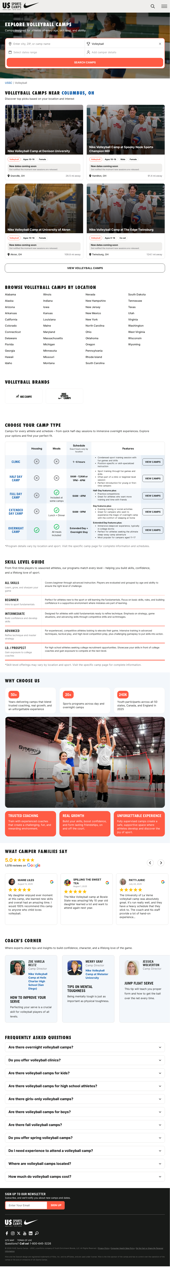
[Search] (153, 6)
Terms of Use (24, 1240)
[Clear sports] (160, 43)
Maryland (49, 332)
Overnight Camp (16, 530)
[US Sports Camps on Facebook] (7, 1233)
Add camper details (104, 52)
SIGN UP (56, 1205)
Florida (9, 344)
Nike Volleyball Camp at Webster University (97, 974)
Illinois (47, 294)
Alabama (10, 294)
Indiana (48, 300)
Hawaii (9, 357)
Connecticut (13, 332)
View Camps (153, 461)
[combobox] (48, 44)
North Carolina (95, 325)
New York (92, 319)
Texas (132, 307)
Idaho (8, 363)
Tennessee (135, 300)
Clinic (16, 462)
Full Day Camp (16, 495)
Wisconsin (135, 338)
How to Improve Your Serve (28, 999)
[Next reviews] (161, 863)
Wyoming (134, 344)
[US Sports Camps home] (21, 6)
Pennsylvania (94, 350)
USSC (8, 83)
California (11, 319)
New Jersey (93, 307)
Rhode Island (94, 357)
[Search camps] (36, 1233)
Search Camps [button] (85, 62)
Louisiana (49, 319)
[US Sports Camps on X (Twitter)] (19, 1233)
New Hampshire (96, 300)
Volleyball (98, 43)
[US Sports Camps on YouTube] (25, 1233)
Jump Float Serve (139, 983)
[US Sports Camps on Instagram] (13, 1233)
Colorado (11, 325)
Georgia (10, 350)
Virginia (133, 319)
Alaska (9, 300)
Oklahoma (92, 338)
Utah (131, 313)
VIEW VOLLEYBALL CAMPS (85, 268)
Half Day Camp (16, 478)
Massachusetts (53, 338)
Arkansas (11, 313)
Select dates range (25, 52)
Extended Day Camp (16, 511)
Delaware (11, 338)
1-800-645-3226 (40, 1243)
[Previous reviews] (150, 863)
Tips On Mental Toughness (80, 989)
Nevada (90, 294)
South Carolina (95, 363)
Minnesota (50, 350)
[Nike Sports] (64, 396)
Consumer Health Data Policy (123, 1248)
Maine (47, 325)
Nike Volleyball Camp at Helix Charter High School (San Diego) (37, 981)
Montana (49, 363)
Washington (136, 325)
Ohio (89, 332)
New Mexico (93, 313)
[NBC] (23, 396)
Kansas (48, 313)
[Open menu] (164, 6)
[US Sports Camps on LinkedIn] (31, 1233)
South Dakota (137, 294)
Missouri (48, 357)
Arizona (10, 307)
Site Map (9, 1240)
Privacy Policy (103, 1248)
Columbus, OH (78, 93)
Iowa (46, 307)
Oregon (90, 344)
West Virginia (136, 332)
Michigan (49, 344)
